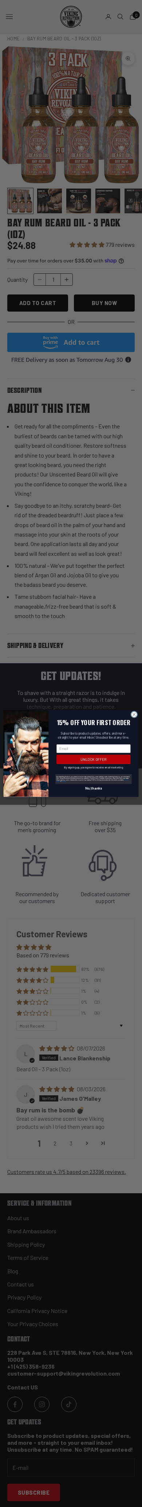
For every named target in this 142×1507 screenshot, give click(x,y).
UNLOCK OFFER (93, 759)
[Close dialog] (134, 714)
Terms (63, 781)
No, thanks (93, 788)
